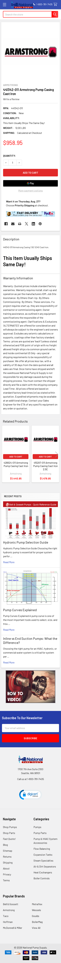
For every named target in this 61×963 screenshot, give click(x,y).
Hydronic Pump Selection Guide (25, 542)
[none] (30, 51)
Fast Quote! (9, 838)
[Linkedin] (33, 224)
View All (36, 927)
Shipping (8, 862)
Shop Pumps (10, 827)
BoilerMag (37, 921)
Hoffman (8, 921)
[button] (30, 686)
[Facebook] (6, 224)
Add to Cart (15, 456)
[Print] (20, 224)
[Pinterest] (40, 224)
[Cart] (56, 4)
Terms (6, 880)
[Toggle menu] (4, 4)
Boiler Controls (42, 878)
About (6, 868)
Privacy (7, 874)
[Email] (13, 224)
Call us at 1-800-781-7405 (30, 778)
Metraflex (37, 904)
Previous (4, 455)
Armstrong (9, 910)
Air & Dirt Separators (45, 866)
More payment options (30, 190)
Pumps (37, 827)
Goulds (35, 915)
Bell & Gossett (10, 904)
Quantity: (9, 155)
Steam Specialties (43, 860)
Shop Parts (9, 832)
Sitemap (7, 850)
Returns (7, 856)
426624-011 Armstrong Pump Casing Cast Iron (16, 464)
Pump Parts (40, 832)
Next (57, 455)
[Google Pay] (30, 183)
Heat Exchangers (43, 872)
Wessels (36, 910)
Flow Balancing (42, 848)
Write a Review (11, 99)
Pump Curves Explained (20, 610)
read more (8, 562)
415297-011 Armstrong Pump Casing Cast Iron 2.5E (45, 466)
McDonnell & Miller (12, 927)
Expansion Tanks (43, 854)
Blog (5, 844)
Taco (5, 915)
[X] (26, 224)
